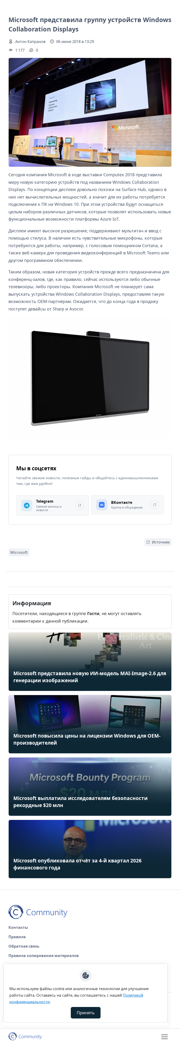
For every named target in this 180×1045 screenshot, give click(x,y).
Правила (17, 936)
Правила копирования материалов (43, 955)
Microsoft (19, 552)
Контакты (18, 927)
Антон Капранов (30, 41)
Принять (86, 1012)
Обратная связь (23, 946)
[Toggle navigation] (165, 1037)
